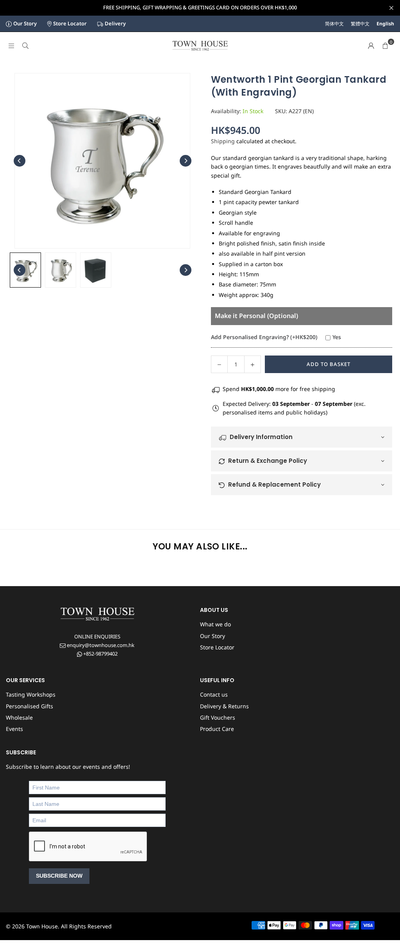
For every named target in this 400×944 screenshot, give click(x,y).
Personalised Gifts (29, 706)
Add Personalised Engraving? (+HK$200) (264, 337)
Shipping (223, 141)
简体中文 (334, 23)
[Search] (25, 45)
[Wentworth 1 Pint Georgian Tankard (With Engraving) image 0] (25, 270)
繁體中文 (360, 23)
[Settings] (371, 46)
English (385, 23)
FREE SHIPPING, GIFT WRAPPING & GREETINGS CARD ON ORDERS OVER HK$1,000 (200, 8)
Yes (336, 337)
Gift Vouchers (217, 717)
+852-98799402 (100, 653)
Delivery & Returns (224, 706)
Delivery (115, 23)
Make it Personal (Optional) (256, 315)
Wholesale (19, 717)
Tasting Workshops (30, 694)
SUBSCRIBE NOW (59, 876)
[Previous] (19, 161)
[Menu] (11, 45)
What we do (215, 624)
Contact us (214, 694)
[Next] (185, 161)
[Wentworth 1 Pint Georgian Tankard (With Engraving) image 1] (60, 270)
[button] (385, 46)
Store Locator (70, 23)
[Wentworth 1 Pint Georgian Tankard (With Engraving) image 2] (95, 270)
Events (14, 728)
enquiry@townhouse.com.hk (100, 645)
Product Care (217, 728)
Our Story (25, 23)
